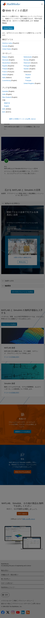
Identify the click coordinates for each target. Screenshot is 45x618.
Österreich (27, 63)
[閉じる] (41, 4)
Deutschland (6, 63)
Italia (3, 77)
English (27, 77)
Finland (4, 69)
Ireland (4, 74)
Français (28, 80)
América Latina (7, 43)
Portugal (26, 66)
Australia (5, 91)
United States (6, 49)
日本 (3, 109)
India (4, 94)
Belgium (5, 57)
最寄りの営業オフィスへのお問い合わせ (22, 119)
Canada (5, 46)
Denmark (5, 60)
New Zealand (6, 97)
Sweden (26, 69)
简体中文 (7, 103)
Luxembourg (6, 80)
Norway (26, 60)
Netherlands (28, 57)
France (4, 71)
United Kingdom (29, 83)
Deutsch (28, 74)
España (4, 66)
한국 (3, 112)
